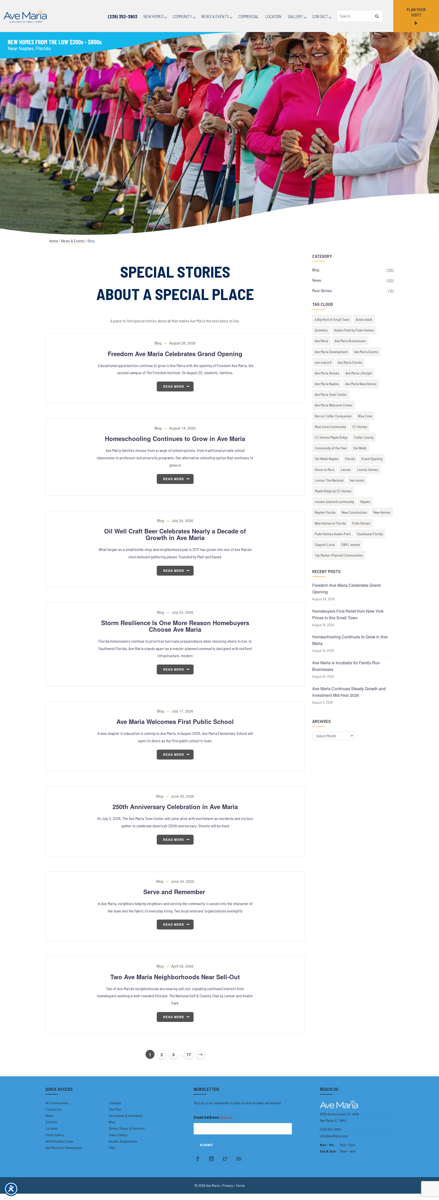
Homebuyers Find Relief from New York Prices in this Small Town (348, 614)
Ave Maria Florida (350, 362)
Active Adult (364, 319)
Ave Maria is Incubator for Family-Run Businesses (346, 666)
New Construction (354, 512)
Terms (240, 1185)
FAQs (112, 1147)
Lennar (346, 469)
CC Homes (359, 426)
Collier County (364, 437)
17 (188, 1054)
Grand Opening (371, 458)
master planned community (334, 501)
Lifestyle (115, 1103)
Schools (51, 1122)
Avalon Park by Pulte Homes (354, 330)
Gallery (295, 16)
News (316, 280)
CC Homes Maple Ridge (331, 437)
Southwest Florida (370, 534)
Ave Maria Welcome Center (334, 405)
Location (273, 16)
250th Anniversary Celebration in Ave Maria (175, 806)
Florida (350, 458)
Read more (173, 386)
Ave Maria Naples (327, 384)
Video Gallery (118, 1135)
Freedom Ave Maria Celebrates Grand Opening (175, 353)
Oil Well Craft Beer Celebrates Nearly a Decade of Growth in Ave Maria (175, 534)
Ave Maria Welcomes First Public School (175, 721)
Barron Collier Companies (333, 416)
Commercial (248, 16)
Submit (206, 1145)
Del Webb (360, 448)
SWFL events (350, 544)
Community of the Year (331, 448)
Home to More (324, 469)
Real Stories (322, 290)
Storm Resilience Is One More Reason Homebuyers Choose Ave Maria (175, 626)
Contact (320, 16)
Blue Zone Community (330, 426)
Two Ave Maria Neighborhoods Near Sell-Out (175, 976)
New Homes (153, 16)
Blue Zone (365, 416)
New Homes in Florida (330, 523)
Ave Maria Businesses (350, 341)
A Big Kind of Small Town (332, 319)
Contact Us (53, 1109)
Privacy (227, 1185)
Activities (321, 330)
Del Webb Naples (327, 458)
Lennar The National (329, 480)
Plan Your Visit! (416, 12)
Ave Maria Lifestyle (359, 373)
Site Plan (115, 1109)
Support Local (325, 544)
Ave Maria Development (331, 352)
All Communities (57, 1103)
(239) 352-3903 (122, 16)
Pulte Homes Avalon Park (333, 534)
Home (53, 240)
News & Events (215, 16)
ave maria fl (323, 362)
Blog (158, 342)
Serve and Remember (175, 891)
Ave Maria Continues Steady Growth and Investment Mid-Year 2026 (349, 692)
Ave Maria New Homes (361, 384)
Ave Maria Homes (327, 373)
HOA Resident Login (59, 1141)
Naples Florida (325, 512)
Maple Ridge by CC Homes (333, 491)
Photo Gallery (55, 1135)
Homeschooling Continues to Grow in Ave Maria (175, 438)
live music (357, 480)
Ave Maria (321, 341)
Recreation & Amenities (126, 1115)
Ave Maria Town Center (331, 394)
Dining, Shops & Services (127, 1128)
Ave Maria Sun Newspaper (63, 1147)
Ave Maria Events (366, 352)
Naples (365, 501)
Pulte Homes (361, 523)
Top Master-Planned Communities (339, 555)
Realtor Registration (123, 1141)
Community (182, 16)
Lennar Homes (367, 469)
